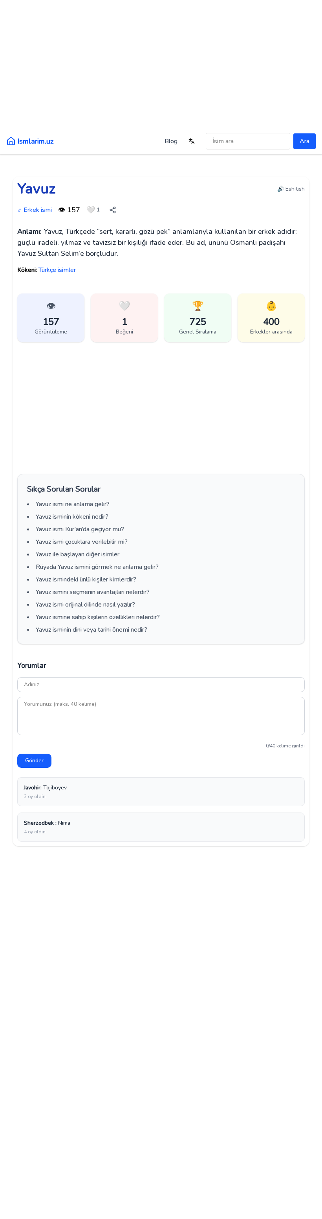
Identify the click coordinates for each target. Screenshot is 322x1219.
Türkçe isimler (57, 270)
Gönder (34, 760)
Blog (171, 141)
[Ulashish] (112, 210)
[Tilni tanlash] (191, 141)
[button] (124, 317)
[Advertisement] (161, 63)
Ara (304, 141)
